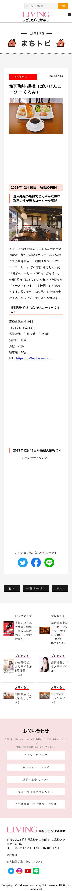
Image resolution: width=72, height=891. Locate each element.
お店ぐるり (23, 77)
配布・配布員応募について (36, 791)
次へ (60, 588)
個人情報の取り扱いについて (24, 862)
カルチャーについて (36, 767)
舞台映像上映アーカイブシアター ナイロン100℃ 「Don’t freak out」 (59, 633)
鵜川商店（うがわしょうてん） (23, 698)
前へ (11, 588)
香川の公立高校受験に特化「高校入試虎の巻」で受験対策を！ (23, 631)
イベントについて (36, 755)
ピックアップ (23, 616)
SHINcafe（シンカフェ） (58, 698)
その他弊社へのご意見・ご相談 (36, 804)
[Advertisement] (36, 159)
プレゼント (58, 616)
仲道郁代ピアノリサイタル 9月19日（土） (23, 668)
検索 (63, 6)
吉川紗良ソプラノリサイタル (59, 666)
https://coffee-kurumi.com (34, 358)
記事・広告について (36, 779)
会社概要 (12, 855)
